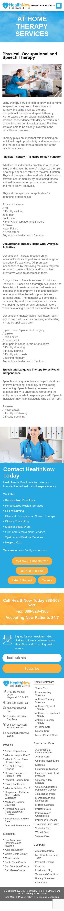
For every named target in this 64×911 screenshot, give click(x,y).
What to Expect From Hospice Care (16, 760)
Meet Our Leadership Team (46, 856)
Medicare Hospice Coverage (14, 803)
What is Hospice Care (17, 755)
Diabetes (40, 764)
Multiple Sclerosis (44, 804)
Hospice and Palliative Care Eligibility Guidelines (17, 795)
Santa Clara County (15, 862)
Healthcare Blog (43, 870)
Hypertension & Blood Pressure (47, 774)
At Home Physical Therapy (45, 707)
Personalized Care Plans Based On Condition (15, 811)
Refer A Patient (22, 580)
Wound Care (42, 832)
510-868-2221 (14, 716)
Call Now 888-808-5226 (32, 561)
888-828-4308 (37, 611)
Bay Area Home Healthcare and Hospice (13, 843)
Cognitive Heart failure (47, 760)
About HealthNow (44, 851)
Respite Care (42, 731)
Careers (47, 580)
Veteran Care (42, 836)
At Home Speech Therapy (44, 721)
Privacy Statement (45, 878)
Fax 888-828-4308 (32, 571)
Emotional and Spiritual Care (17, 820)
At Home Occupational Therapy (47, 714)
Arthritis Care (42, 756)
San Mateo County (15, 870)
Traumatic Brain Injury (47, 824)
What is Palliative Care (17, 788)
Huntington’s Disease (46, 768)
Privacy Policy (25, 897)
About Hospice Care (16, 751)
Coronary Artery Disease (43, 781)
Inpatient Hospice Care (17, 780)
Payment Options (44, 862)
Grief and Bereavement (17, 825)
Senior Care (41, 688)
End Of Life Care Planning (14, 767)
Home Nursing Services (43, 693)
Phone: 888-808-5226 (43, 5)
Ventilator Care (43, 828)
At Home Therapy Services (44, 700)
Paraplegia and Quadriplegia (43, 814)
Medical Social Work (46, 735)
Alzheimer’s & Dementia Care (43, 751)
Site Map (10, 897)
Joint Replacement (45, 793)
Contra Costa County (16, 853)
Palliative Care (43, 808)
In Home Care (42, 726)
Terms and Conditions (47, 874)
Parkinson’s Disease (46, 819)
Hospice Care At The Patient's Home (16, 774)
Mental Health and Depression (45, 799)
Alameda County (14, 849)
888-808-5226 (14, 708)
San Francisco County (17, 866)
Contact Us (41, 882)
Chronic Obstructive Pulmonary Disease (46, 788)
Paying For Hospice (15, 784)
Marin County (12, 858)
